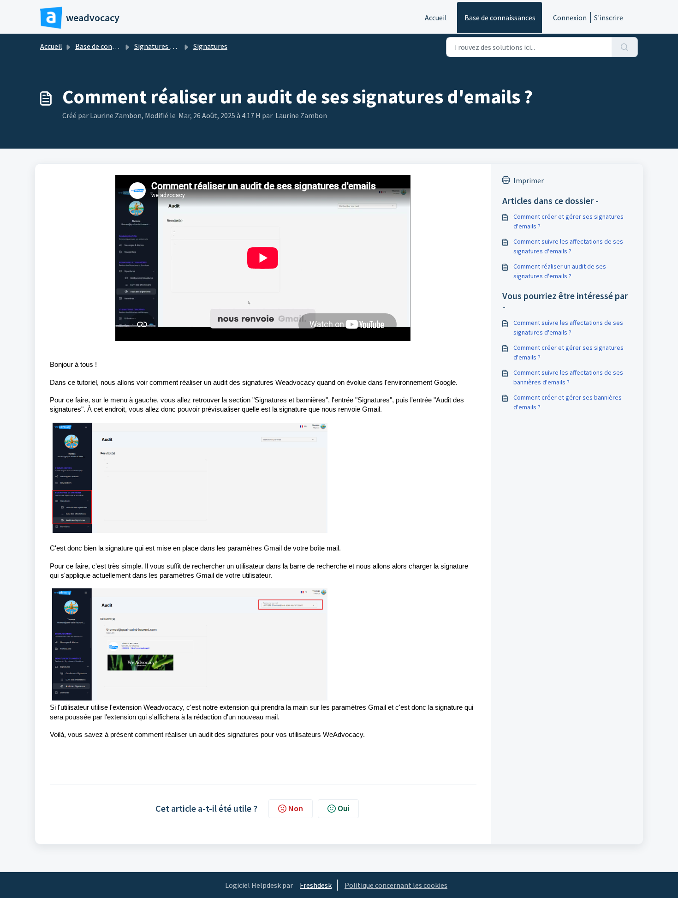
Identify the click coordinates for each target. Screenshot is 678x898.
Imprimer (528, 180)
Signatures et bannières (171, 46)
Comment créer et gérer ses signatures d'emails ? (568, 221)
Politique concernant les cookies (396, 885)
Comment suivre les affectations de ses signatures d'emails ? (568, 246)
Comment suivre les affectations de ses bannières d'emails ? (568, 377)
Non (295, 808)
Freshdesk (316, 885)
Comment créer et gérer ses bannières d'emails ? (567, 402)
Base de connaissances (499, 17)
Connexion (570, 17)
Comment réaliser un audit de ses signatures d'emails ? (559, 271)
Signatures (210, 46)
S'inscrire (608, 17)
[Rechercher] (625, 47)
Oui (343, 808)
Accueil (436, 17)
